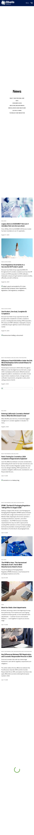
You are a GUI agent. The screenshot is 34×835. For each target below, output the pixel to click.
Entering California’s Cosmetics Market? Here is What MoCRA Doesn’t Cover (15, 415)
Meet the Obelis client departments (13, 608)
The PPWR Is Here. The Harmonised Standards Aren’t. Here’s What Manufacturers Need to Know (13, 565)
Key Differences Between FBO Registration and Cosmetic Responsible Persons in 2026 (16, 655)
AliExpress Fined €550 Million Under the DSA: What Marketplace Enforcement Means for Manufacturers (16, 363)
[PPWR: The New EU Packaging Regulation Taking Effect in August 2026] (17, 489)
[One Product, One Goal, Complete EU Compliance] (17, 295)
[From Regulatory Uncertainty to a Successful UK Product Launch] (17, 248)
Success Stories (17, 110)
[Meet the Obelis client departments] (17, 591)
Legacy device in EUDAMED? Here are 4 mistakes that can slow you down (15, 225)
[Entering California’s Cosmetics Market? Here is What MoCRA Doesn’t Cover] (17, 397)
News (5, 221)
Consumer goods (17, 103)
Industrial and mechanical (17, 105)
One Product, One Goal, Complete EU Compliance (14, 313)
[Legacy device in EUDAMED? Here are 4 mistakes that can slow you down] (17, 207)
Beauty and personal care (17, 98)
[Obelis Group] (7, 3)
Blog (17, 100)
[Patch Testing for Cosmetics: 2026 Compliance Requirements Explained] (17, 440)
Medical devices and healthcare (17, 108)
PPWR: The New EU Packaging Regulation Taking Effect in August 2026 (15, 507)
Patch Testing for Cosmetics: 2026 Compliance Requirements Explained (14, 458)
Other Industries (22, 357)
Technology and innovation (17, 113)
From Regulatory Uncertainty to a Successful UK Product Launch (13, 266)
